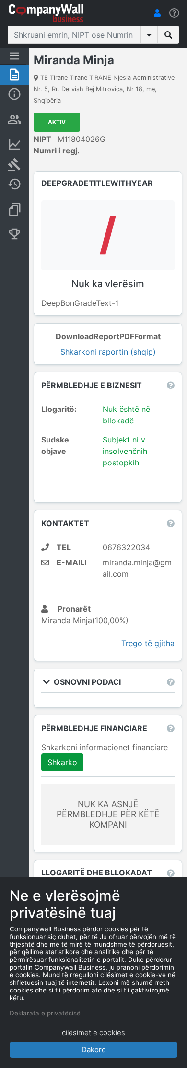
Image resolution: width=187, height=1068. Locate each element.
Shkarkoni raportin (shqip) (108, 351)
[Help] (174, 13)
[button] (157, 13)
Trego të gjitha (148, 643)
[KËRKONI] (168, 35)
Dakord (94, 1049)
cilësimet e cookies (93, 1032)
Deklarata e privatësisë (45, 1013)
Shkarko (62, 762)
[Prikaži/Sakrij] (149, 35)
